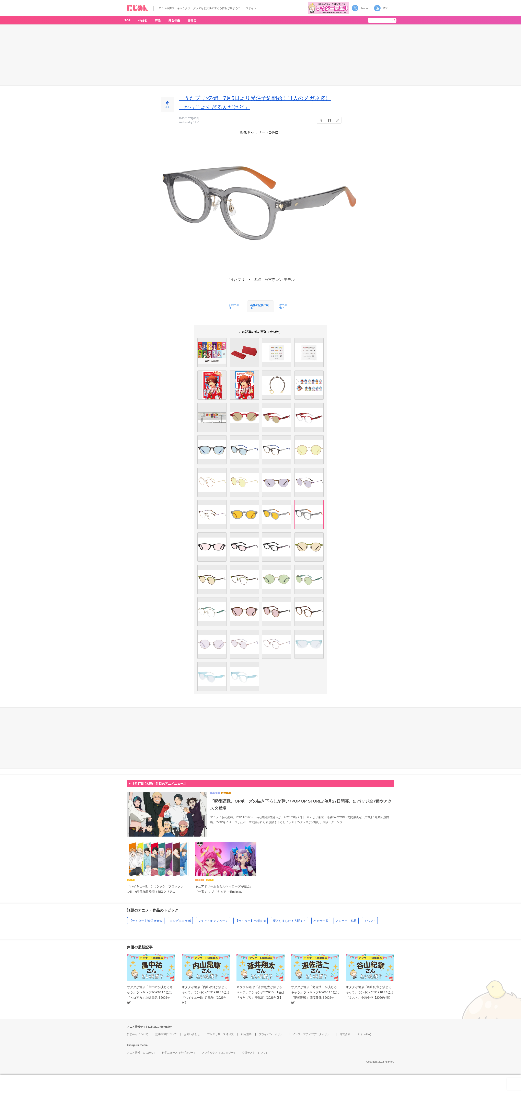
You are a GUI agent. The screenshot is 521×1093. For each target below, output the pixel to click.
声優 (158, 20)
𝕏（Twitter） (365, 1034)
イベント (370, 921)
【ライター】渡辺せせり (146, 921)
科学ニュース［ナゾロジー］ (179, 1052)
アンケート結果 (346, 921)
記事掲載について (166, 1034)
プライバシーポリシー (272, 1034)
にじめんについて (137, 1034)
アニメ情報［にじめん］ (141, 1052)
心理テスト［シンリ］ (255, 1052)
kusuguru (133, 1045)
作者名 (192, 20)
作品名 (142, 20)
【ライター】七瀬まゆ (250, 921)
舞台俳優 (174, 20)
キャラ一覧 (320, 921)
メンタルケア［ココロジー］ (219, 1052)
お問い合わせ (192, 1034)
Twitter (365, 8)
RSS (386, 8)
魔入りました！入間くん (289, 921)
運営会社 (345, 1034)
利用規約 (246, 1034)
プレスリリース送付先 (220, 1034)
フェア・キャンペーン (213, 921)
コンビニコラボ (180, 921)
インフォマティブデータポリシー (312, 1034)
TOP (127, 20)
